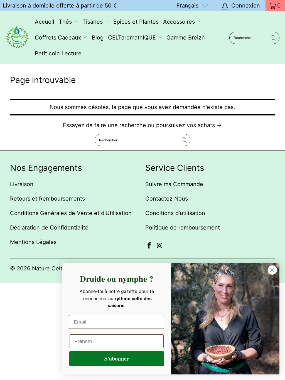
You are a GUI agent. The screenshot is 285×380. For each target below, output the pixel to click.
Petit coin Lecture (58, 53)
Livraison (21, 184)
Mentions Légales (33, 242)
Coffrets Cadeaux (59, 37)
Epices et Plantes (136, 21)
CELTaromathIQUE (133, 37)
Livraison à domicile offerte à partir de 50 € (60, 5)
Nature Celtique (53, 268)
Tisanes (93, 21)
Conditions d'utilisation (175, 213)
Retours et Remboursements (47, 198)
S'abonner (116, 358)
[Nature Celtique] (17, 37)
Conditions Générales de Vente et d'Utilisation (71, 213)
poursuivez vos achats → (189, 125)
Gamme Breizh (185, 37)
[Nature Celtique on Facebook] (149, 245)
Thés (66, 21)
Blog (98, 37)
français (187, 5)
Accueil (44, 21)
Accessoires (179, 21)
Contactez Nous (166, 198)
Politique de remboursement (182, 227)
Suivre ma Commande (174, 184)
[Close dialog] (272, 270)
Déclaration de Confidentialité (49, 227)
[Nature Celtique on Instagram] (160, 245)
